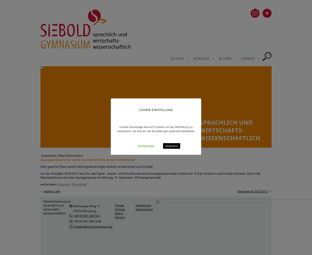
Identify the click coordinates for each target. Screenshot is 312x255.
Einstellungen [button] (146, 145)
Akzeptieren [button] (171, 145)
